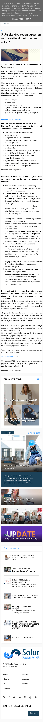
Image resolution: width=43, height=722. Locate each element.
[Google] (4, 697)
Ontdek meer (28, 483)
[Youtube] (30, 697)
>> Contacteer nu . (10, 357)
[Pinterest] (25, 697)
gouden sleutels (13, 333)
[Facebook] (9, 697)
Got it (29, 19)
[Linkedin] (20, 697)
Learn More (17, 19)
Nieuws (6, 679)
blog (8, 30)
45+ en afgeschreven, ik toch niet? (21, 400)
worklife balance (23, 85)
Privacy (25, 683)
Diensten (25, 679)
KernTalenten (14, 313)
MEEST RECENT (13, 548)
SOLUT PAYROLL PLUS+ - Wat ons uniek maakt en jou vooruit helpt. (25, 596)
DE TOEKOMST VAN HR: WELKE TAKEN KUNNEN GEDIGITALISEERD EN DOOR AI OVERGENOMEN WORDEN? (25, 625)
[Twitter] (14, 697)
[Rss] (36, 697)
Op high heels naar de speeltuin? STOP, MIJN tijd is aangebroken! (20, 419)
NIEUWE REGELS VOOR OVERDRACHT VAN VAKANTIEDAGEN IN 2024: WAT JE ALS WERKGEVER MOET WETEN (25, 583)
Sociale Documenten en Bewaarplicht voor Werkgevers (23, 570)
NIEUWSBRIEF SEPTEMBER (22, 637)
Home (2, 30)
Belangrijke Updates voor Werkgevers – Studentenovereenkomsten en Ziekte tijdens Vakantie (23, 609)
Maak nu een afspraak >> (11, 119)
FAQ (4, 683)
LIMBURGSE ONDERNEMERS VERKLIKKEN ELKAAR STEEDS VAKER (23, 557)
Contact (6, 688)
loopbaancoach (23, 191)
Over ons (25, 674)
